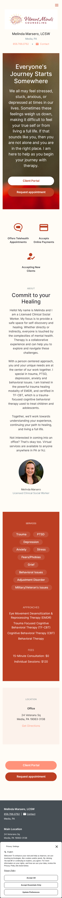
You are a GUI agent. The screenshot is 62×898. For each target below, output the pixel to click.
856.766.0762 (21, 43)
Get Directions (31, 725)
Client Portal (31, 180)
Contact (44, 43)
